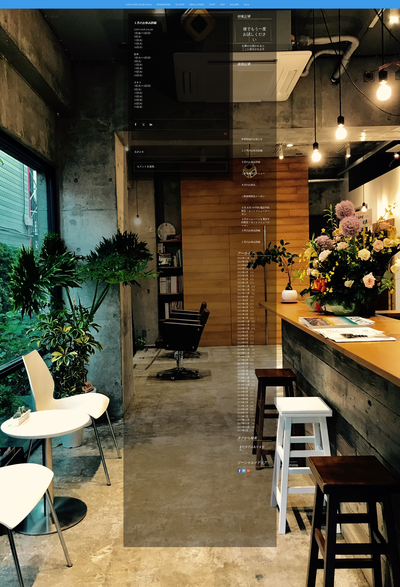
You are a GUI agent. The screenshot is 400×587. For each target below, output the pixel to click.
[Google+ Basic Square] (248, 470)
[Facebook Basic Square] (239, 470)
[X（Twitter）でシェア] (143, 124)
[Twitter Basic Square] (244, 470)
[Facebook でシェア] (135, 124)
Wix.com (154, 575)
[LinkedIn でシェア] (150, 124)
